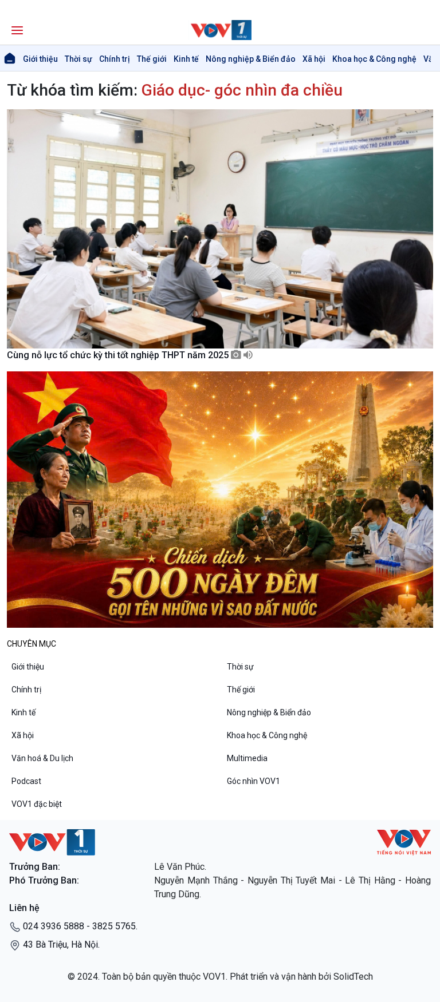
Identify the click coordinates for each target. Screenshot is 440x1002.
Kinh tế (186, 59)
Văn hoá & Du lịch (42, 758)
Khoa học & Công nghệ (374, 59)
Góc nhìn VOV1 (253, 781)
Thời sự (78, 59)
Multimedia (247, 758)
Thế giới (152, 59)
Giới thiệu (40, 59)
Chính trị (114, 59)
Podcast (26, 781)
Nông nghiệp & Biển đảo (251, 59)
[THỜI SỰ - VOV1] (220, 30)
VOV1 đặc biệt (36, 804)
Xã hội (313, 59)
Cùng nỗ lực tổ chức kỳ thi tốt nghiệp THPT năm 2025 (119, 355)
